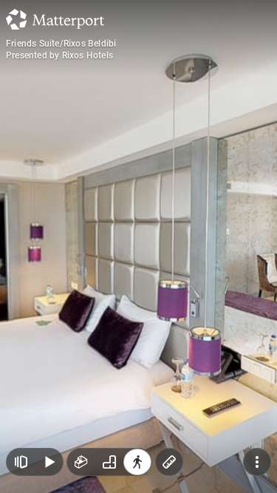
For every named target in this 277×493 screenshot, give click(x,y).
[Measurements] (169, 462)
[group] (109, 462)
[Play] (48, 462)
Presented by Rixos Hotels (59, 55)
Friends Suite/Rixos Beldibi (61, 43)
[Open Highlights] (20, 462)
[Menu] (257, 462)
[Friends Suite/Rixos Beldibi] (138, 246)
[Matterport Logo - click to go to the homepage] (55, 19)
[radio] (81, 462)
